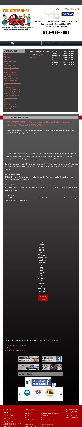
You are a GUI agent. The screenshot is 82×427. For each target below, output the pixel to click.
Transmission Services (11, 106)
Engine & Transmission (11, 78)
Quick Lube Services (10, 98)
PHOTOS (6, 412)
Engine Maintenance (10, 81)
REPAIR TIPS (7, 418)
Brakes (6, 63)
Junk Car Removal (9, 93)
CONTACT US (8, 421)
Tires (5, 100)
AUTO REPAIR (8, 415)
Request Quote (43, 298)
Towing (6, 102)
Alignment (7, 59)
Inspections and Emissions (12, 91)
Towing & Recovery (10, 104)
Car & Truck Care (9, 65)
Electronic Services (10, 72)
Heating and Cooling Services (13, 89)
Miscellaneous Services (11, 96)
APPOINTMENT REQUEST (12, 424)
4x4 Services (8, 55)
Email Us (68, 417)
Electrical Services (10, 70)
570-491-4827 (72, 9)
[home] (17, 19)
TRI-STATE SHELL (17, 122)
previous (20, 394)
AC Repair (7, 57)
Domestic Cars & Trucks (11, 68)
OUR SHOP (7, 409)
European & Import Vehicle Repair (50, 413)
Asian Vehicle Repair (10, 61)
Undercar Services (9, 108)
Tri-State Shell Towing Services (15, 350)
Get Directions (75, 417)
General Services (9, 87)
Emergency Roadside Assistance (15, 345)
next (61, 394)
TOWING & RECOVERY (30, 125)
